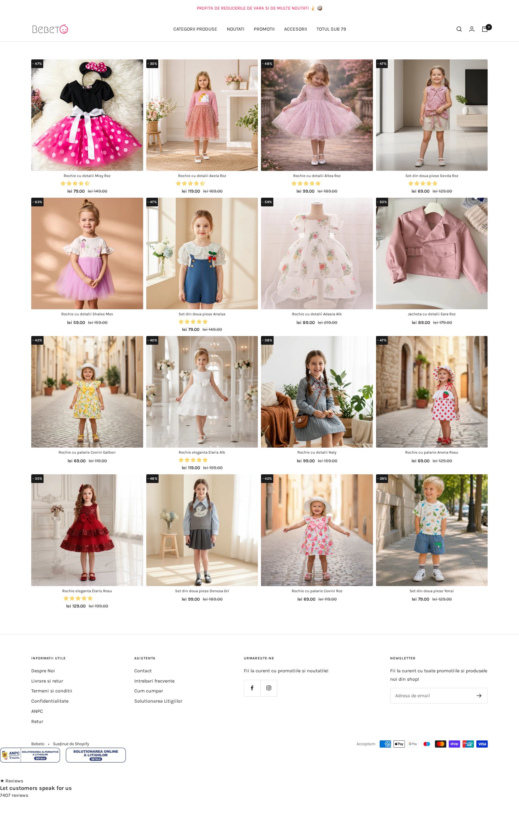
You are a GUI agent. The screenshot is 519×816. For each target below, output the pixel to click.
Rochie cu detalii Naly (316, 452)
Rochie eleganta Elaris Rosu (87, 591)
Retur (37, 721)
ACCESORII (295, 29)
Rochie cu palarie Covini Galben (87, 452)
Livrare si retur (47, 681)
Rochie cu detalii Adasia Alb (317, 314)
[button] (76, 183)
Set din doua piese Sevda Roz (431, 175)
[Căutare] (459, 29)
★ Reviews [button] (11, 781)
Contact (143, 671)
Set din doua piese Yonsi (432, 591)
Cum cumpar (148, 691)
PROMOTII (264, 29)
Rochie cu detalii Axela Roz (202, 175)
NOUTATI (235, 29)
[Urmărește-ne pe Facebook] (252, 688)
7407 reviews (14, 795)
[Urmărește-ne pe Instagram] (268, 688)
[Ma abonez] (479, 696)
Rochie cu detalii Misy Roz (87, 175)
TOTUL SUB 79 (331, 29)
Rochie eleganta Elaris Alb (202, 452)
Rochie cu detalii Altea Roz (317, 175)
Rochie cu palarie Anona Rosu (431, 452)
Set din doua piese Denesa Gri (202, 591)
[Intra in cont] (472, 29)
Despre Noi (43, 671)
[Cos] (485, 29)
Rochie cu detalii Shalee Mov (87, 314)
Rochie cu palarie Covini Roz (317, 591)
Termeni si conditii (51, 691)
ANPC (37, 711)
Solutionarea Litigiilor (158, 701)
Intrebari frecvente (154, 681)
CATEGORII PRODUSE (195, 29)
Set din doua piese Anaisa (202, 314)
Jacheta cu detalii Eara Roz (432, 314)
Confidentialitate (49, 701)
